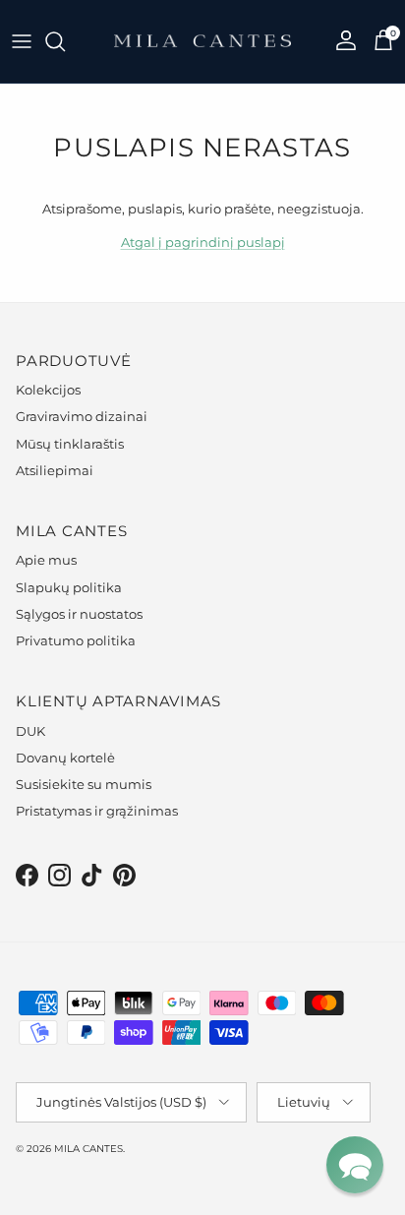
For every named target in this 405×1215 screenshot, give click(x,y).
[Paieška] (65, 41)
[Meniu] (21, 41)
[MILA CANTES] (202, 41)
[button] (354, 1164)
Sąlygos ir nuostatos (79, 614)
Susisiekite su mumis (83, 784)
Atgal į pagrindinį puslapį (203, 242)
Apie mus (46, 560)
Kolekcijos (48, 389)
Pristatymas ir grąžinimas (97, 811)
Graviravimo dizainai (81, 416)
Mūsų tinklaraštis (70, 444)
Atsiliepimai (54, 470)
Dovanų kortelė (65, 757)
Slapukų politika (69, 587)
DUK (30, 731)
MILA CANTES (88, 1148)
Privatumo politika (76, 640)
